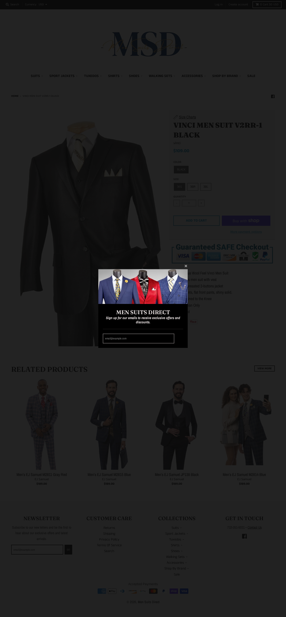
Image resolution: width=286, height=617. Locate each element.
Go (179, 338)
